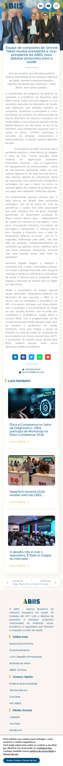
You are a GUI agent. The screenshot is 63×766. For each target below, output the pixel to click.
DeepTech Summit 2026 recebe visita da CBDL (27, 493)
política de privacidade (42, 751)
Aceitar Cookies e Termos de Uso (21, 760)
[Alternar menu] (56, 5)
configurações (44, 748)
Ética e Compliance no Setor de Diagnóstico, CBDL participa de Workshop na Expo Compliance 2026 (31, 429)
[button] (15, 357)
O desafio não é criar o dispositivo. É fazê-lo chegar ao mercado (30, 555)
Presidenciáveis (32, 369)
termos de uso (10, 754)
